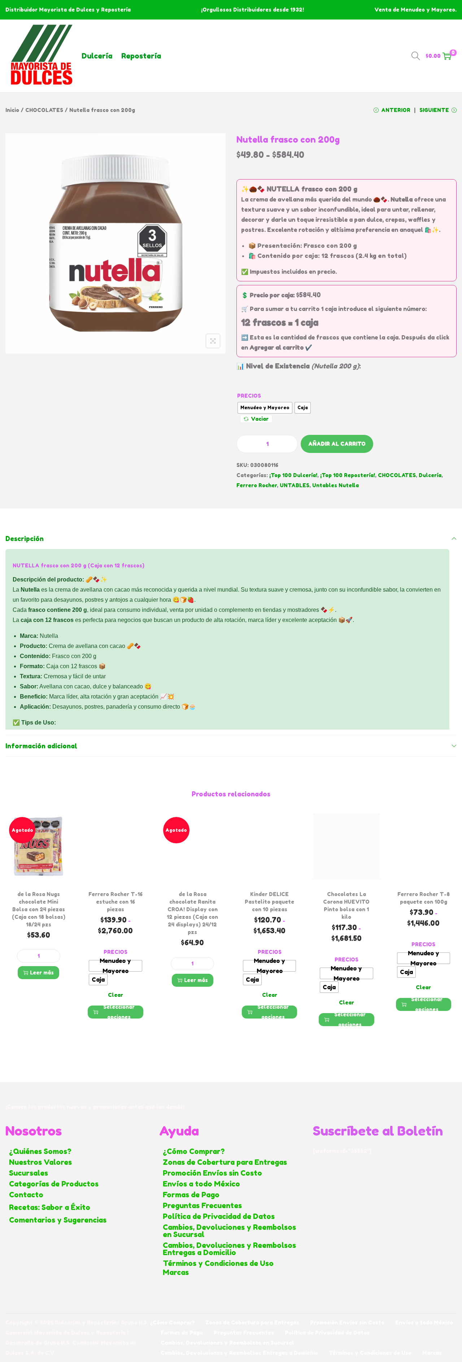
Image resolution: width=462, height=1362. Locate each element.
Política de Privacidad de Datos (219, 1216)
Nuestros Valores (40, 1162)
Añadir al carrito (337, 444)
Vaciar (260, 419)
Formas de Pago (191, 1194)
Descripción (24, 538)
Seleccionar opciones (119, 1012)
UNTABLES (294, 485)
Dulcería (97, 56)
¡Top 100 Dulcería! (293, 475)
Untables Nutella (335, 485)
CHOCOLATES (44, 110)
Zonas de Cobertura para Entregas (225, 1162)
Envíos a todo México (201, 1184)
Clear (115, 995)
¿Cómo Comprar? (194, 1151)
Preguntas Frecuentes (202, 1205)
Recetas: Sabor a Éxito (49, 1207)
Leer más (42, 972)
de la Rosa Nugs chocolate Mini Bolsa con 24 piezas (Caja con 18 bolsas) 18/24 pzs (38, 909)
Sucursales (28, 1173)
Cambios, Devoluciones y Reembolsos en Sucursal (229, 1231)
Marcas (176, 1272)
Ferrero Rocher (256, 485)
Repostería (141, 56)
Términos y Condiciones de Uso (218, 1263)
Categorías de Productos (54, 1184)
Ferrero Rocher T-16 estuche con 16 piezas (115, 901)
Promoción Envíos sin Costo (212, 1173)
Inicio (12, 110)
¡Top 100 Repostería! (347, 475)
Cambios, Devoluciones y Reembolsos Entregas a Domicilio (229, 1249)
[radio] (265, 407)
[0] (447, 56)
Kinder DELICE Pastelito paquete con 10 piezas (269, 901)
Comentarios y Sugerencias (57, 1220)
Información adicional (41, 746)
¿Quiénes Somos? (40, 1151)
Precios (249, 396)
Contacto (26, 1194)
